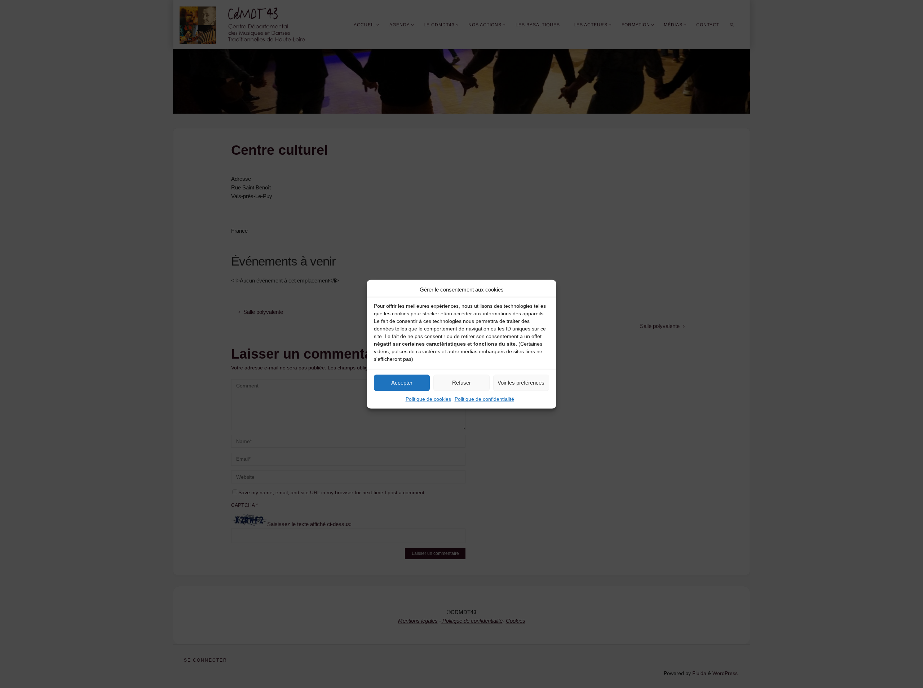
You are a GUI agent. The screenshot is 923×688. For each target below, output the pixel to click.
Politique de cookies (428, 399)
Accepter (401, 383)
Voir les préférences (521, 383)
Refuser (461, 383)
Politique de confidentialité (484, 399)
